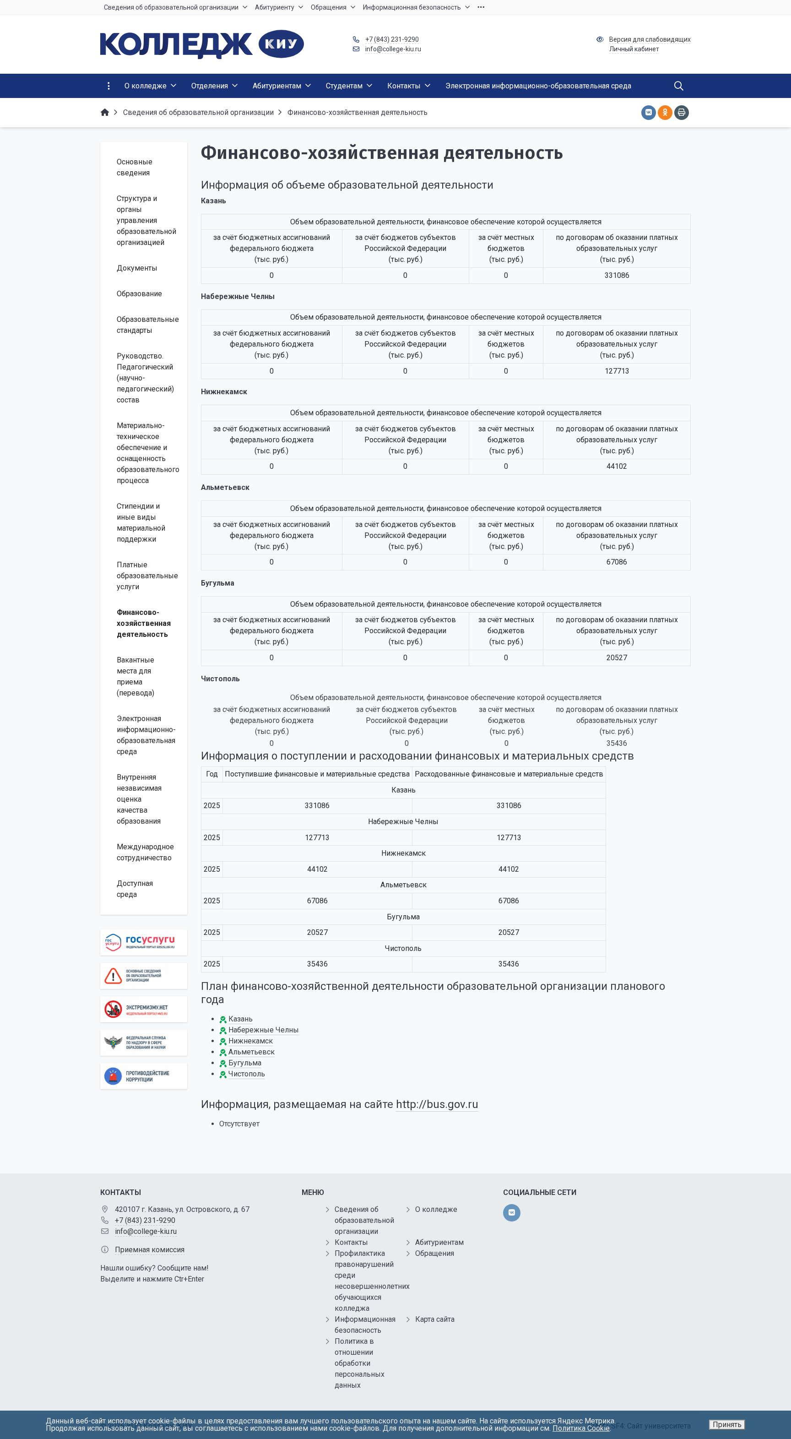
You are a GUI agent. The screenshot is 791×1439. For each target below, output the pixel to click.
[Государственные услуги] (143, 942)
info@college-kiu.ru (393, 49)
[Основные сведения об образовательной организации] (143, 976)
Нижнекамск (250, 1041)
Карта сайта (435, 1319)
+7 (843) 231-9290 (392, 39)
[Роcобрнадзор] (143, 1043)
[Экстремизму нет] (143, 1009)
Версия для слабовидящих (650, 39)
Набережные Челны (263, 1030)
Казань (240, 1019)
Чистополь (246, 1074)
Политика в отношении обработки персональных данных (360, 1363)
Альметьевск (251, 1052)
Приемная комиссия (149, 1249)
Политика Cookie (581, 1428)
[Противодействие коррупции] (143, 1076)
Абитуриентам (439, 1242)
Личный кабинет (634, 49)
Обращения (434, 1253)
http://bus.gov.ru (437, 1104)
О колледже (436, 1209)
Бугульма (244, 1063)
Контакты (351, 1242)
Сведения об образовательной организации (364, 1220)
